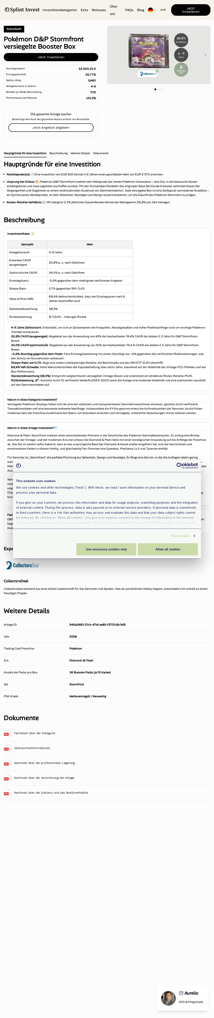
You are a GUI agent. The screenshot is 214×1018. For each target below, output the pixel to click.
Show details (180, 536)
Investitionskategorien (60, 10)
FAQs (129, 10)
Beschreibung (58, 153)
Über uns (113, 10)
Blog (140, 10)
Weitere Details (80, 153)
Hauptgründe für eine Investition (25, 153)
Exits (84, 10)
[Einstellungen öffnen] (150, 10)
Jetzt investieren (191, 10)
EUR (163, 10)
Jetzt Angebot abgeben (50, 127)
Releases (99, 10)
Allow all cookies (168, 549)
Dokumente (100, 153)
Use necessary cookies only (106, 549)
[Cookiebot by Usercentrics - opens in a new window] (179, 466)
